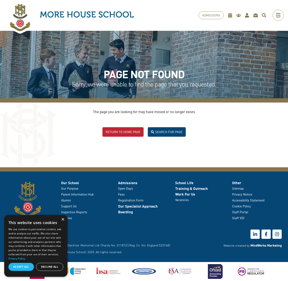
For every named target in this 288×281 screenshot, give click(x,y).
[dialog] (35, 246)
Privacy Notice (242, 194)
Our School (70, 183)
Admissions (127, 183)
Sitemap (238, 188)
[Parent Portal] (239, 15)
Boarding (125, 212)
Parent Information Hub (77, 194)
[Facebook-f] (266, 234)
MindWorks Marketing (266, 245)
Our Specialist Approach (138, 206)
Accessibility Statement (248, 200)
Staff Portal (240, 212)
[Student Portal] (248, 15)
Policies (66, 218)
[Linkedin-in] (255, 234)
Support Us (69, 206)
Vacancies (182, 200)
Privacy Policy (16, 258)
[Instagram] (277, 234)
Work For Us (185, 194)
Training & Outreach (191, 188)
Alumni (66, 200)
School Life (184, 183)
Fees (121, 194)
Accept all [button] (21, 267)
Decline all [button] (49, 267)
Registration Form (130, 200)
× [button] (62, 219)
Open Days (125, 188)
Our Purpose (69, 188)
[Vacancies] (256, 15)
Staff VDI (238, 218)
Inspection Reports (74, 212)
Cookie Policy (241, 206)
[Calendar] (231, 15)
